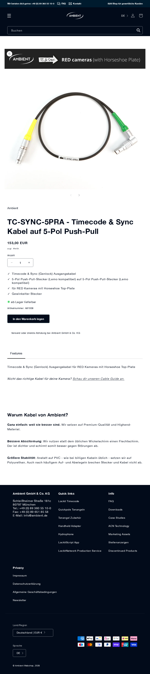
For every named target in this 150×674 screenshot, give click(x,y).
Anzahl (11, 255)
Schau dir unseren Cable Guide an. (98, 378)
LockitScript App (68, 542)
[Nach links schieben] (71, 195)
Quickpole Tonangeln (71, 509)
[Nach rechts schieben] (79, 195)
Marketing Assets (119, 534)
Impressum (20, 575)
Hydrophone (66, 534)
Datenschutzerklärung (27, 583)
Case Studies (116, 517)
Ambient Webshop (24, 666)
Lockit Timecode (68, 501)
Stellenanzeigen (118, 542)
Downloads (115, 509)
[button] (9, 16)
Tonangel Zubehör (69, 517)
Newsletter (19, 600)
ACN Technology (118, 526)
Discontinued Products (122, 550)
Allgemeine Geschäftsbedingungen (35, 592)
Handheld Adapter (69, 526)
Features (16, 353)
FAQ (111, 501)
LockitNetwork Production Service (79, 550)
